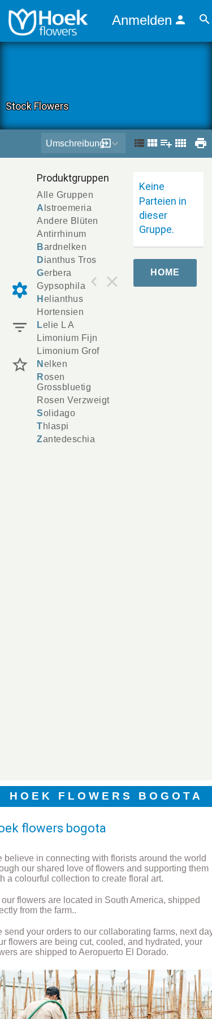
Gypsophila (61, 286)
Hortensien (60, 312)
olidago (56, 413)
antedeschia (66, 439)
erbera (54, 273)
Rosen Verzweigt (73, 400)
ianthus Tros (67, 260)
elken (52, 364)
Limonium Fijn (67, 338)
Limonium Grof (68, 351)
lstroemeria (64, 208)
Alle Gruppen (65, 195)
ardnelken (61, 247)
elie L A (56, 325)
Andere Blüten (67, 221)
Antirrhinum (61, 234)
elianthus (60, 299)
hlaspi (53, 426)
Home (165, 272)
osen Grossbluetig (64, 382)
